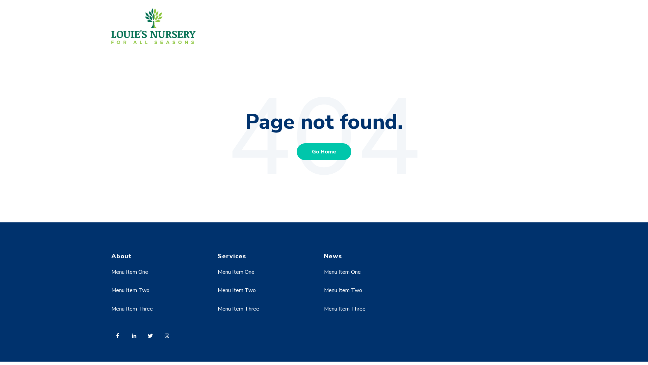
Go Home (324, 151)
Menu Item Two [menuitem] (130, 290)
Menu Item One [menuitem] (129, 272)
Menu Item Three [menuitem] (132, 309)
